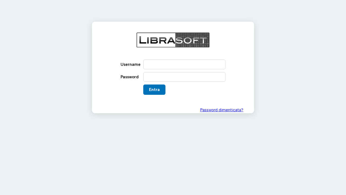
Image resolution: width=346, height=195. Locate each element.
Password (130, 76)
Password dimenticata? (221, 110)
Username (131, 64)
